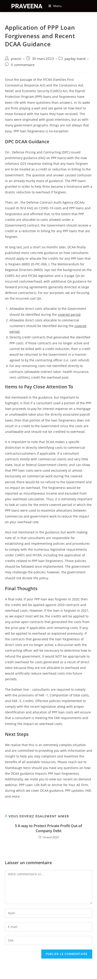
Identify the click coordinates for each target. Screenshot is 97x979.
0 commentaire (23, 65)
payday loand (75, 59)
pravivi (16, 59)
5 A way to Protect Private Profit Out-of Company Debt (48, 828)
